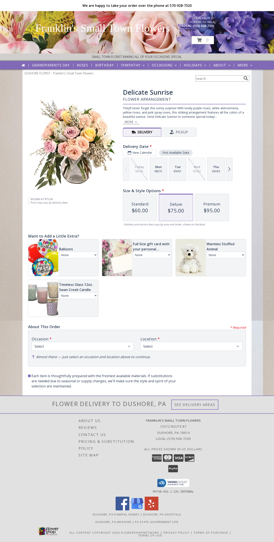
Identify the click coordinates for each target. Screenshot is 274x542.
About (219, 65)
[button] (202, 40)
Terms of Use (150, 535)
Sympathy (130, 65)
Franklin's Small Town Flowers (102, 28)
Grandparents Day (51, 65)
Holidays (193, 65)
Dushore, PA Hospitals (162, 514)
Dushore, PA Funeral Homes (116, 514)
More (243, 65)
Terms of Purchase (211, 533)
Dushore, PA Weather (113, 522)
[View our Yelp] (151, 509)
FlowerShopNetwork (140, 533)
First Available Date (175, 153)
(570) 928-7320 (203, 26)
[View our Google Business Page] (137, 509)
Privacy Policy (176, 533)
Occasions (162, 65)
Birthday (104, 65)
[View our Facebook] (122, 509)
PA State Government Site (157, 522)
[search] (245, 78)
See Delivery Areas (194, 404)
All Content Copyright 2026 (94, 533)
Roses (82, 65)
